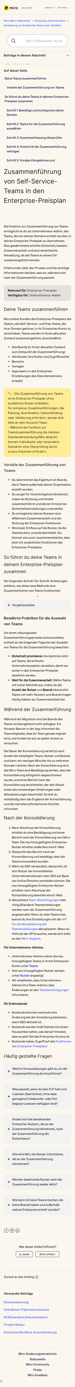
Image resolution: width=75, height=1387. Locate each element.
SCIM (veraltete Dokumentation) (26, 1317)
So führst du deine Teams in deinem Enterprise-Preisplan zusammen (37, 99)
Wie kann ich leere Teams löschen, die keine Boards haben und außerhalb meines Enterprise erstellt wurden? (37, 1205)
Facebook (6, 1230)
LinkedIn (17, 1230)
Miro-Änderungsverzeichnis (37, 1354)
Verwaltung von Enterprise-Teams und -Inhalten (32, 25)
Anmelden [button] (62, 7)
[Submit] (11, 40)
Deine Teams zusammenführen (25, 78)
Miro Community (37, 1364)
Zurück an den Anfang (19, 1277)
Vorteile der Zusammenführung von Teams (35, 87)
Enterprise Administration (50, 20)
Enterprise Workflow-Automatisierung (30, 1332)
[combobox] (37, 41)
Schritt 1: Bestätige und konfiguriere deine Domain (35, 112)
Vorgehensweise (23, 605)
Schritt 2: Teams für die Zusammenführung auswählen (36, 126)
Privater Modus (14, 1325)
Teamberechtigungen (54, 990)
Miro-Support (31, 938)
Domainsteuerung (16, 1302)
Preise (37, 1370)
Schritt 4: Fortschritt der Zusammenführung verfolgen (36, 149)
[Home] (18, 7)
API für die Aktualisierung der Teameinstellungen (39, 924)
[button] (1, 1381)
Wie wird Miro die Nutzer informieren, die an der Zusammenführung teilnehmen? (38, 1159)
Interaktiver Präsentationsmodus (26, 1310)
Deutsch (49, 7)
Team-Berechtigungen (44, 900)
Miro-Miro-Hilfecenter (17, 20)
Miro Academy (37, 1375)
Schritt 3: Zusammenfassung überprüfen (34, 138)
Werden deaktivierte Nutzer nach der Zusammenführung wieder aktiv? (37, 1182)
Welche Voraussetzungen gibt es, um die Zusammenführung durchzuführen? (39, 1071)
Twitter (11, 1230)
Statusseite (37, 1359)
